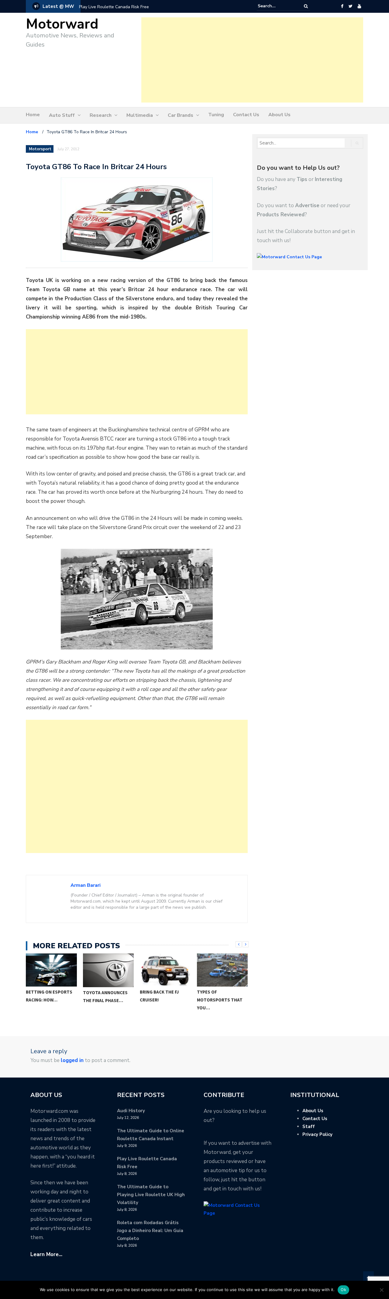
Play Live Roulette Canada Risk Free (114, 7)
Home (33, 114)
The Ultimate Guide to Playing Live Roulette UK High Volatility (151, 1195)
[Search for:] (276, 6)
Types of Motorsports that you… (163, 1000)
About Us (279, 114)
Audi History (131, 1111)
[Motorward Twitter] (350, 6)
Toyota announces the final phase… (48, 996)
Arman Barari (86, 885)
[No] (381, 1290)
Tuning (216, 114)
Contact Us (246, 114)
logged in (72, 1060)
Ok (343, 1289)
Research (101, 115)
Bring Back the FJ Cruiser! (102, 996)
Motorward (62, 24)
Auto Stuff (62, 115)
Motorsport (40, 149)
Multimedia (139, 115)
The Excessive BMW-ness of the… (219, 996)
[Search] (306, 6)
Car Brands (180, 115)
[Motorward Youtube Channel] (359, 6)
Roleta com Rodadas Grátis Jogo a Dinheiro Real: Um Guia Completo (150, 1231)
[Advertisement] (252, 60)
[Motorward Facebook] (342, 6)
